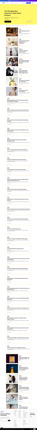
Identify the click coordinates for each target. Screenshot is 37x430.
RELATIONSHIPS (20, 59)
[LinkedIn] (33, 414)
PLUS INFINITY (20, 49)
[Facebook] (30, 414)
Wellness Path (15, 426)
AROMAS (9, 25)
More (25, 25)
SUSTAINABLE (12, 25)
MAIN (6, 25)
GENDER (16, 25)
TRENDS (8, 336)
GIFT (23, 25)
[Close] (36, 429)
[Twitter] (32, 414)
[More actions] (29, 28)
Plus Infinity (20, 417)
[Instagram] (31, 414)
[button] (8, 3)
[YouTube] (34, 414)
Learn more (27, 0)
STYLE (21, 25)
